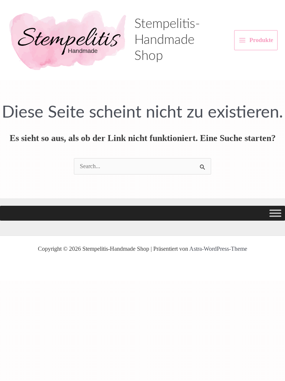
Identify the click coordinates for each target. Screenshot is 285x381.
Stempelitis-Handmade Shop (167, 40)
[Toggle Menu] (275, 213)
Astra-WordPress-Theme (218, 249)
